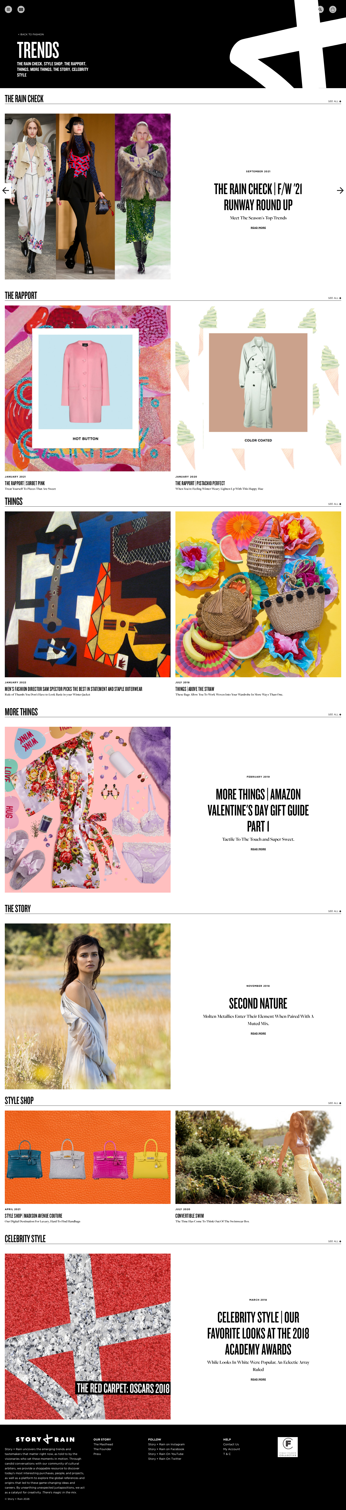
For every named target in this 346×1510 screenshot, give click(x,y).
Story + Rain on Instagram (166, 1444)
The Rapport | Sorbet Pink (25, 483)
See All (333, 101)
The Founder (102, 1449)
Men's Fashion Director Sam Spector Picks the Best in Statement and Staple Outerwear (73, 688)
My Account (231, 1449)
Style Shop (53, 64)
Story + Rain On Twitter (164, 1458)
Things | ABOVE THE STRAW (194, 688)
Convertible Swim (189, 1215)
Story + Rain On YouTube (165, 1454)
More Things (40, 69)
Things (22, 69)
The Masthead (103, 1444)
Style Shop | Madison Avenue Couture (33, 1215)
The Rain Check (29, 64)
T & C (227, 1454)
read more (258, 227)
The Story (61, 69)
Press (97, 1454)
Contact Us (231, 1444)
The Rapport (74, 64)
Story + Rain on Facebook (166, 1449)
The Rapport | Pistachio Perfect (200, 483)
